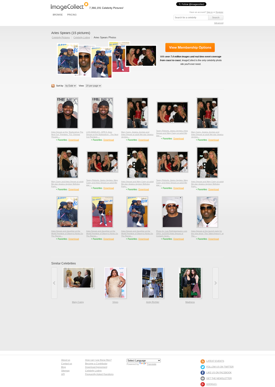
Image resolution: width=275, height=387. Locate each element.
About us (65, 360)
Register (219, 12)
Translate (151, 364)
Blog (63, 367)
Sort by (59, 85)
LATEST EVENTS (215, 361)
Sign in (210, 12)
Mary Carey (78, 302)
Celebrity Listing (82, 37)
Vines (115, 302)
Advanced (218, 23)
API (63, 374)
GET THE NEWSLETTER (219, 378)
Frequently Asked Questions (99, 374)
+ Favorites (62, 140)
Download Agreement (96, 367)
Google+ (211, 384)
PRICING (72, 14)
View (81, 85)
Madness (190, 302)
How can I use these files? (98, 360)
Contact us (66, 363)
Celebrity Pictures (61, 37)
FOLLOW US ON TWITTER (220, 367)
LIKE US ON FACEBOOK (219, 372)
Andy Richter (152, 302)
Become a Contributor (96, 363)
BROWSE (58, 14)
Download (73, 140)
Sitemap (65, 370)
